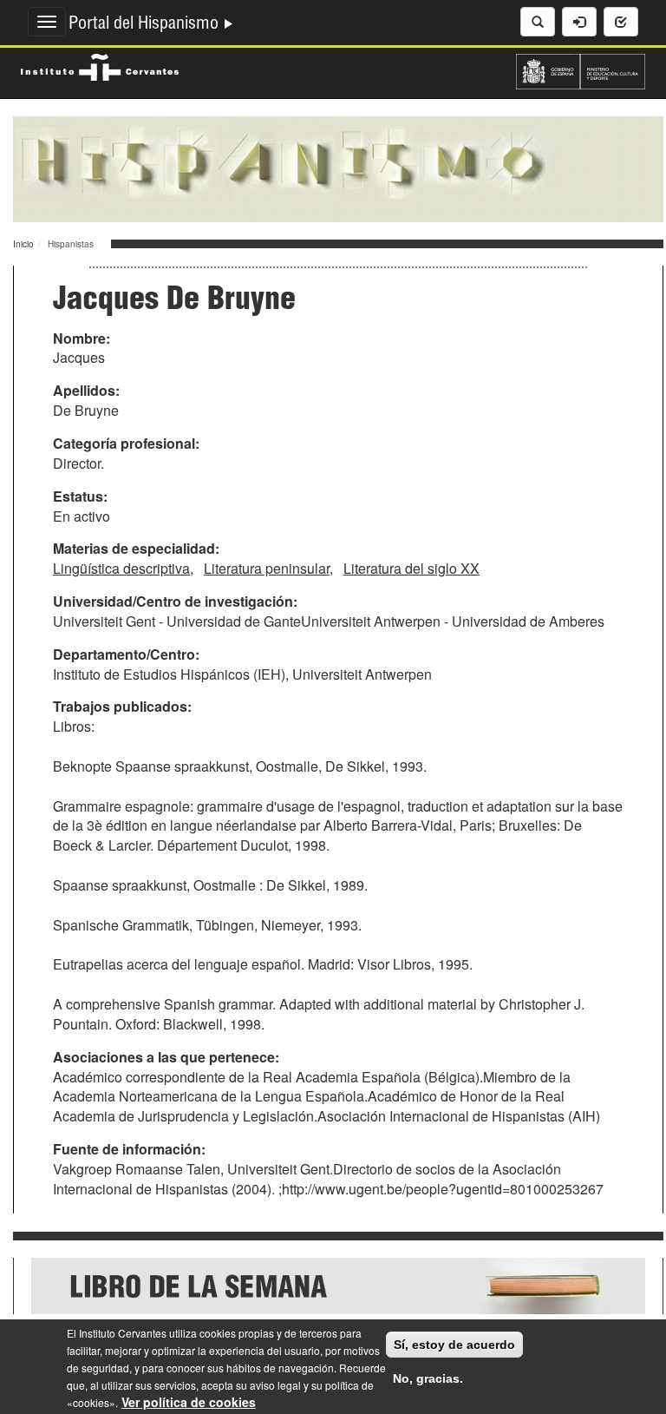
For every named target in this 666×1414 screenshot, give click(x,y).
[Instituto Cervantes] (100, 65)
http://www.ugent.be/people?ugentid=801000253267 (443, 1189)
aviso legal (275, 1385)
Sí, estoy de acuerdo (454, 1345)
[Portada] (338, 167)
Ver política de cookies (188, 1402)
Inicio (23, 244)
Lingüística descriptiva (121, 568)
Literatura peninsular (267, 568)
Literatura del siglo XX (411, 568)
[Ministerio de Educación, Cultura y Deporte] (580, 69)
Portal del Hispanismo (146, 25)
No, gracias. (428, 1378)
